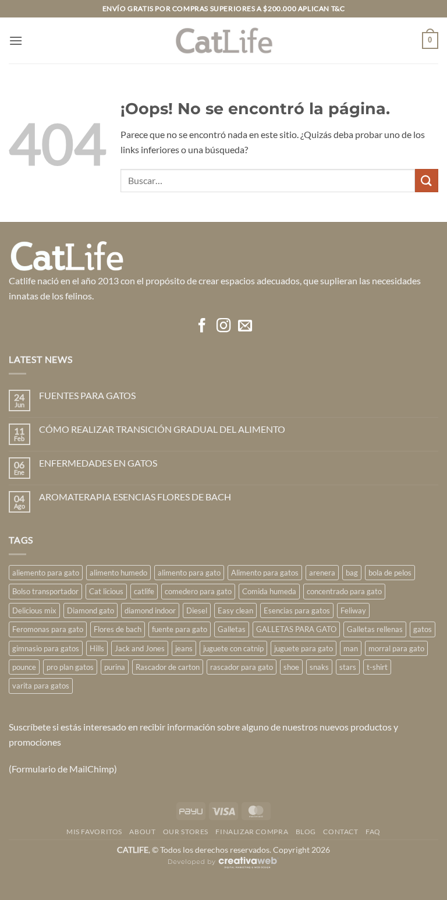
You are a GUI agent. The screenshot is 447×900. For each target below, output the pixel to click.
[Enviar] (426, 180)
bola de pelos (389, 572)
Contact (340, 831)
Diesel (196, 610)
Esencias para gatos (297, 610)
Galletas (232, 629)
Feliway (353, 610)
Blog (306, 831)
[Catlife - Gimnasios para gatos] (223, 40)
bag (352, 572)
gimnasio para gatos (45, 648)
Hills (97, 648)
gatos (422, 629)
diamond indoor (150, 610)
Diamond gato (90, 610)
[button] (16, 40)
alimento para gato (189, 572)
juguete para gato (303, 648)
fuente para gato (179, 629)
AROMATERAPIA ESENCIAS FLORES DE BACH (135, 496)
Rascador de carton (168, 667)
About (142, 831)
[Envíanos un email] (244, 326)
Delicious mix (34, 610)
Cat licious (106, 591)
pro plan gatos (70, 667)
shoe (291, 667)
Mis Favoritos (94, 831)
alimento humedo (118, 572)
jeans (184, 648)
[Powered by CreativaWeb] (223, 867)
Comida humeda (269, 591)
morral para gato (396, 648)
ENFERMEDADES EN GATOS (98, 462)
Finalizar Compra (251, 831)
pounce (24, 667)
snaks (319, 667)
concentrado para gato (344, 591)
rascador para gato (241, 667)
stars (347, 667)
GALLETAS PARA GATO (296, 629)
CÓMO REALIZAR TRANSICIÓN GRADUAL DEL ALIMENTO (162, 429)
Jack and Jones (140, 648)
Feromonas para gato (47, 629)
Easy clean (235, 610)
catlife (144, 591)
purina (114, 667)
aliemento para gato (45, 572)
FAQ (373, 831)
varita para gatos (40, 685)
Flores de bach (117, 629)
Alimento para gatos (265, 572)
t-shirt (377, 667)
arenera (322, 572)
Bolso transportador (45, 591)
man (350, 648)
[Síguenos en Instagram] (223, 326)
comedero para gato (198, 591)
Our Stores (185, 831)
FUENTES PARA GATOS (87, 395)
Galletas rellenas (375, 629)
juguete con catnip (233, 648)
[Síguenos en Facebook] (202, 326)
